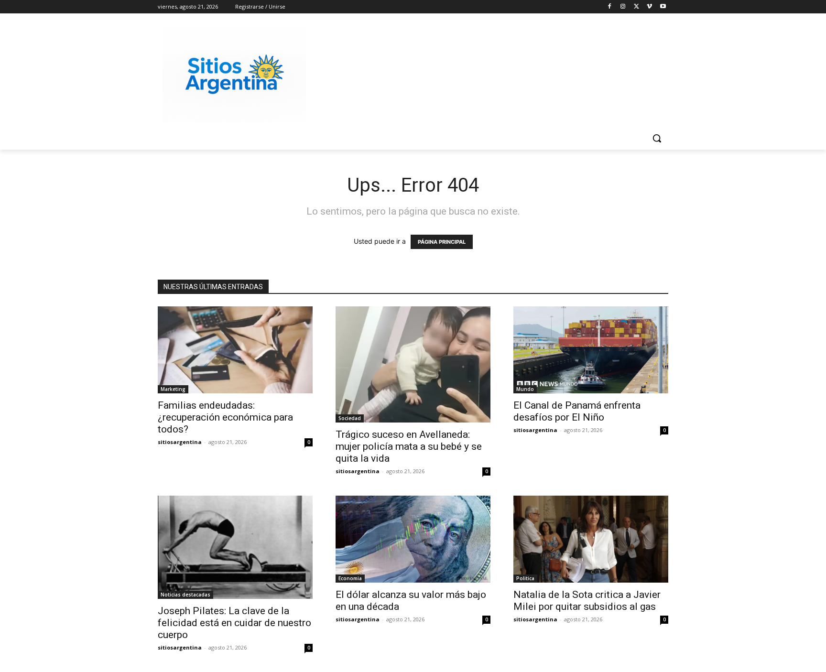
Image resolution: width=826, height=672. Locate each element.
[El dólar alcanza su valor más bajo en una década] (413, 539)
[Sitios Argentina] (234, 74)
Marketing (173, 389)
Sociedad (349, 418)
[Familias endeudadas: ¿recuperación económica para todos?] (235, 349)
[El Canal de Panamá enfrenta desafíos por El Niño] (590, 349)
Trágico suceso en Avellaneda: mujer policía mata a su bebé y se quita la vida (409, 446)
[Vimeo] (649, 6)
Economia (350, 578)
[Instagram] (623, 6)
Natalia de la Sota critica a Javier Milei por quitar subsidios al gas (587, 600)
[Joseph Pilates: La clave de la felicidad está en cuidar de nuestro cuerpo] (235, 547)
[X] (636, 6)
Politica (525, 578)
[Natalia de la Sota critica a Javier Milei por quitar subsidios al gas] (590, 539)
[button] (656, 138)
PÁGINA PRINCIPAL (442, 241)
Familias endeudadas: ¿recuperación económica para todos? (225, 417)
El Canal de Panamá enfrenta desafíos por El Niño (577, 411)
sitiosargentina (180, 441)
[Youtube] (662, 6)
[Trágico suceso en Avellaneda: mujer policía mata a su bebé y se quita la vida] (413, 364)
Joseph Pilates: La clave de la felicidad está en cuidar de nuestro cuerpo (234, 622)
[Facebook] (609, 6)
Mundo (525, 389)
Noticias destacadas (185, 594)
